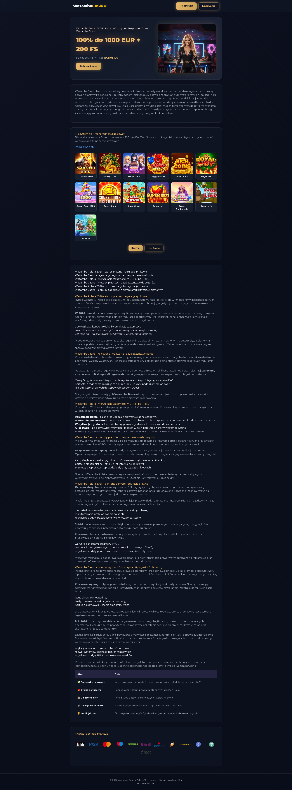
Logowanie (208, 6)
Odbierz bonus (88, 66)
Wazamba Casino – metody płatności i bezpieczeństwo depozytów (115, 282)
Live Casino (154, 248)
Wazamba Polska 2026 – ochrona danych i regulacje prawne (111, 286)
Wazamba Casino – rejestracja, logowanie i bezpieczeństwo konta (114, 275)
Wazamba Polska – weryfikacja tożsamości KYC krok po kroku (112, 279)
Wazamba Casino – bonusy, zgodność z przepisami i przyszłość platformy (119, 290)
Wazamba (89, 6)
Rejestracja (186, 5)
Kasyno (135, 248)
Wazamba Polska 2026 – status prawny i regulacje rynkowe (111, 271)
